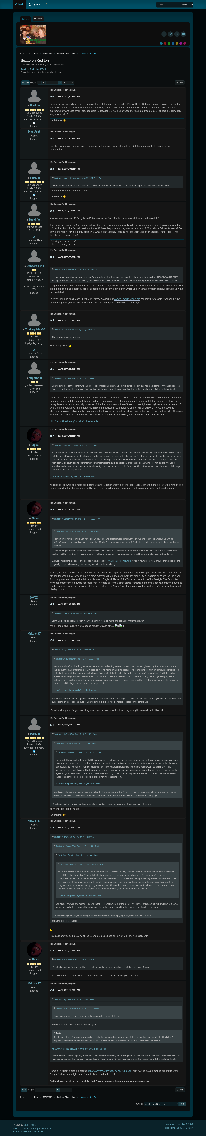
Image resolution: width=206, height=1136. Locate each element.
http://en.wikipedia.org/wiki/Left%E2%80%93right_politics (79, 1049)
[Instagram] (177, 34)
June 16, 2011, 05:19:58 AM (68, 604)
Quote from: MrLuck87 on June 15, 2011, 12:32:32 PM (77, 1009)
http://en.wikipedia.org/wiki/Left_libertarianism (75, 421)
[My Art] (34, 237)
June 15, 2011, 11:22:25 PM (68, 257)
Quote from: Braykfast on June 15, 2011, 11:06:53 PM (75, 330)
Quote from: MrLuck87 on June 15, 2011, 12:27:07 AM (75, 270)
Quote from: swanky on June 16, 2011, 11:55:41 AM (74, 837)
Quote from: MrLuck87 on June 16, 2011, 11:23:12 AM (75, 734)
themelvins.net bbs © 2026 (179, 1124)
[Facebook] (164, 34)
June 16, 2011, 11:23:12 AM (68, 640)
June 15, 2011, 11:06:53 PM (68, 211)
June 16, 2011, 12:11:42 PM (68, 951)
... (47, 82)
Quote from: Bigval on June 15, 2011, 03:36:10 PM (74, 378)
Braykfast (35, 219)
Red (165, 43)
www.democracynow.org (127, 299)
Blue (173, 43)
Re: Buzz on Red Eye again (63, 90)
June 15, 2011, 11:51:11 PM (68, 320)
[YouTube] (183, 34)
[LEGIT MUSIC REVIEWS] (34, 350)
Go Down (25, 82)
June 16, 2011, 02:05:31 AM (68, 369)
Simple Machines (42, 1128)
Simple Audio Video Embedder (29, 1131)
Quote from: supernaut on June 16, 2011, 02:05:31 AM (75, 445)
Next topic (41, 69)
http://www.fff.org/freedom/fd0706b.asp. (109, 1070)
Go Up (24, 1090)
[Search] (178, 5)
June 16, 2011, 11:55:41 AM (68, 725)
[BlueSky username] (170, 34)
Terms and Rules (177, 1128)
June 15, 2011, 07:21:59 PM (68, 97)
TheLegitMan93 (35, 329)
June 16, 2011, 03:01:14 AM (68, 510)
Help (166, 1128)
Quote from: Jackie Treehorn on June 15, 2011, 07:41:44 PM (77, 178)
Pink (184, 43)
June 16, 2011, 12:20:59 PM (68, 990)
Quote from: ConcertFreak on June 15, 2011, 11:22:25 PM (77, 519)
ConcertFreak (35, 266)
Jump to (139, 1104)
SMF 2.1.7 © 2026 (22, 1128)
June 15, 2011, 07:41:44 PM (68, 138)
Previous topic (28, 69)
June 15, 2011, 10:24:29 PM (68, 169)
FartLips (35, 105)
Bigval (35, 445)
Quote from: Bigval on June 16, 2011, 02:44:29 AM (74, 650)
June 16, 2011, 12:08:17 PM (68, 828)
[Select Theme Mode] (46, 4)
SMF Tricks (30, 1124)
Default (161, 43)
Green (169, 43)
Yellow (177, 43)
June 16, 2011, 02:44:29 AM (68, 436)
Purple (180, 43)
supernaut (35, 378)
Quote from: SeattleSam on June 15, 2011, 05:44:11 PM (76, 613)
